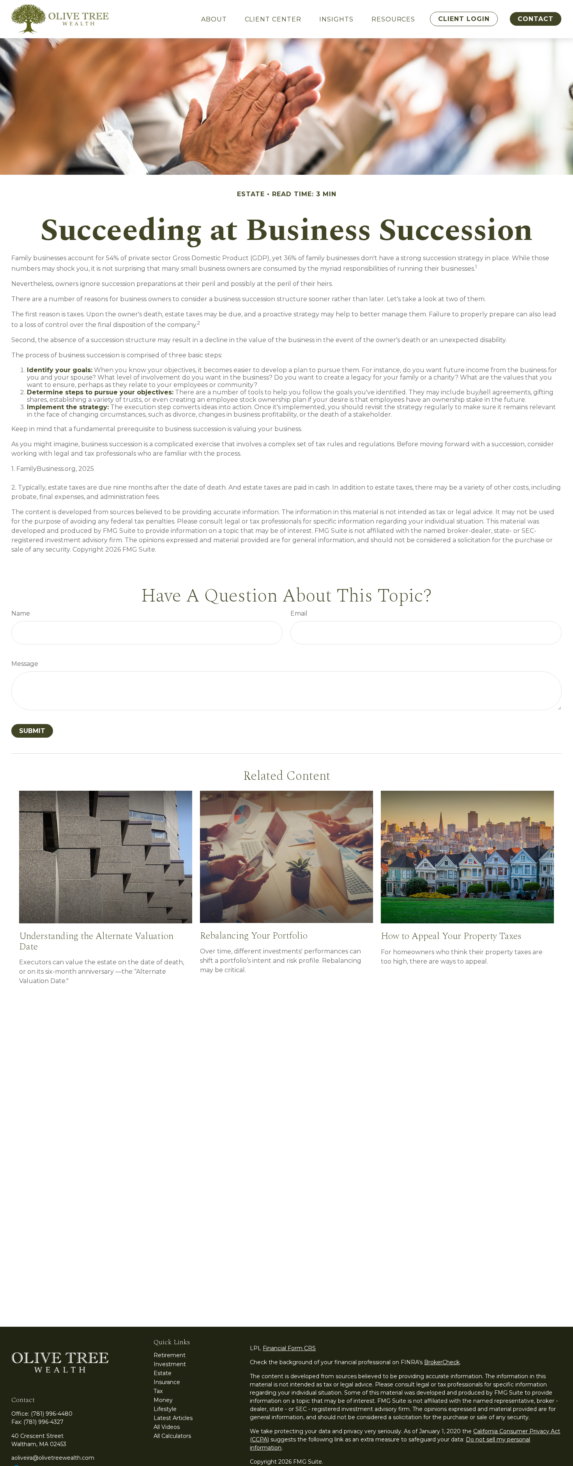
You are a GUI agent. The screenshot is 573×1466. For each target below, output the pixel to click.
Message (24, 663)
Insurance (167, 1382)
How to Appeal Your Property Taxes (451, 936)
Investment (170, 1364)
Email (299, 613)
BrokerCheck (442, 1362)
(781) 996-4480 (52, 1413)
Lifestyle (165, 1409)
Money (163, 1400)
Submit (32, 731)
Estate (163, 1373)
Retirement (170, 1355)
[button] (214, 19)
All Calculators (172, 1435)
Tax (158, 1391)
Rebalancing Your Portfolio (254, 936)
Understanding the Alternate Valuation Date (96, 941)
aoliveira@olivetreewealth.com (52, 1457)
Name (20, 613)
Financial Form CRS (289, 1348)
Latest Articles (173, 1418)
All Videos (167, 1427)
